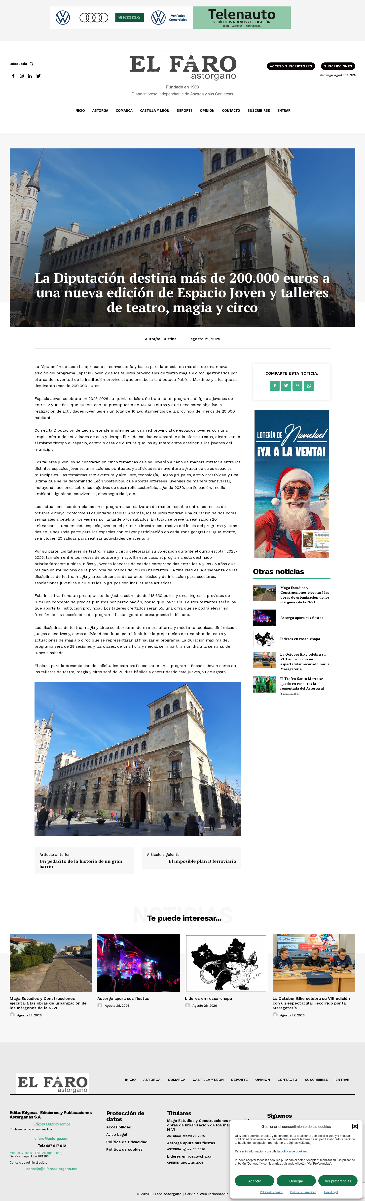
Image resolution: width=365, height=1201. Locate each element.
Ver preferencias (338, 1180)
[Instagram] (21, 76)
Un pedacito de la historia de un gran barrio (80, 863)
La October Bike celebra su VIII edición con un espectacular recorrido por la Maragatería (304, 661)
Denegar (296, 1180)
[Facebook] (13, 76)
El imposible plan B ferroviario (202, 861)
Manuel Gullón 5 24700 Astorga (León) (36, 1152)
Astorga (174, 1136)
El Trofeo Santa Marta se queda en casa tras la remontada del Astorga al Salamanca (302, 686)
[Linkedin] (30, 76)
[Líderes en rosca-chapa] (264, 639)
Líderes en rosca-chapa (300, 638)
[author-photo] (13, 1015)
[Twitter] (38, 76)
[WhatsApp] (309, 386)
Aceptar (254, 1180)
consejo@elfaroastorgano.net (51, 1168)
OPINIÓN (173, 1162)
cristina (169, 339)
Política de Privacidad (303, 1192)
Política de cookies (271, 1192)
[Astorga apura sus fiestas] (264, 618)
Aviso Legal (331, 1192)
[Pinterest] (297, 386)
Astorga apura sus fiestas (301, 617)
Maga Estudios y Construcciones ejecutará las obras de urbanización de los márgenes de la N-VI (304, 595)
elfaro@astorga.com (52, 1138)
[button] (355, 1126)
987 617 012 (56, 1145)
